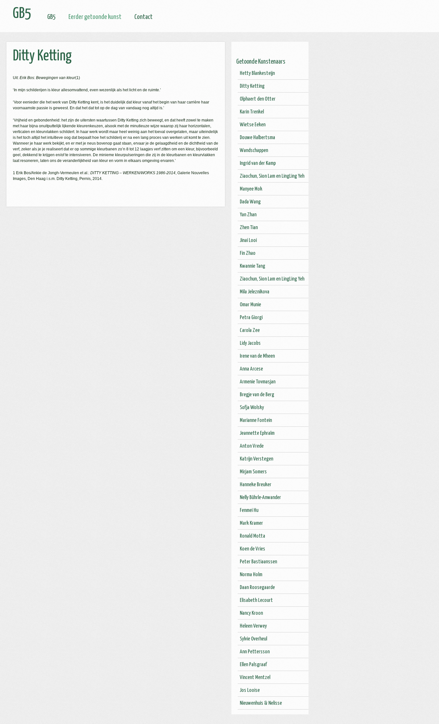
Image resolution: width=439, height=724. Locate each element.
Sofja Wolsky (252, 407)
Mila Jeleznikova (254, 292)
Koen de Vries (252, 549)
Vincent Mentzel (255, 677)
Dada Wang (250, 202)
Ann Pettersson (255, 652)
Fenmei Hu (249, 510)
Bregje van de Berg (257, 395)
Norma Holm (251, 574)
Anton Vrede (252, 446)
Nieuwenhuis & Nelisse (261, 703)
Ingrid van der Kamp (258, 163)
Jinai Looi (248, 240)
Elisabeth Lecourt (256, 600)
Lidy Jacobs (250, 343)
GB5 (51, 17)
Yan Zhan (248, 215)
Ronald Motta (252, 536)
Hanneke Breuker (255, 484)
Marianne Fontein (256, 420)
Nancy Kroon (251, 613)
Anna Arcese (251, 369)
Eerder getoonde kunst (94, 17)
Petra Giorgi (251, 317)
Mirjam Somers (253, 472)
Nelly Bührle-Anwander (260, 497)
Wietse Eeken (252, 125)
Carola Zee (250, 330)
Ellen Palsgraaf (253, 664)
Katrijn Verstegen (256, 459)
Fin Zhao (247, 253)
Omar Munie (250, 305)
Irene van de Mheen (257, 356)
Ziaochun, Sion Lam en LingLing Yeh (272, 176)
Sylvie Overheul (253, 639)
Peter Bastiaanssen (258, 562)
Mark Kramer (251, 523)
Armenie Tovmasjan (257, 382)
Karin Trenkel (252, 112)
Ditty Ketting (252, 86)
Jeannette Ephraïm (257, 433)
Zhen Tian (249, 227)
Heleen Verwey (253, 626)
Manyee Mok (251, 189)
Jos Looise (250, 690)
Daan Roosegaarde (257, 587)
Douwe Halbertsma (257, 137)
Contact (143, 17)
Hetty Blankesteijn (257, 73)
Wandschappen (254, 150)
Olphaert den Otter (257, 99)
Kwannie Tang (252, 266)
